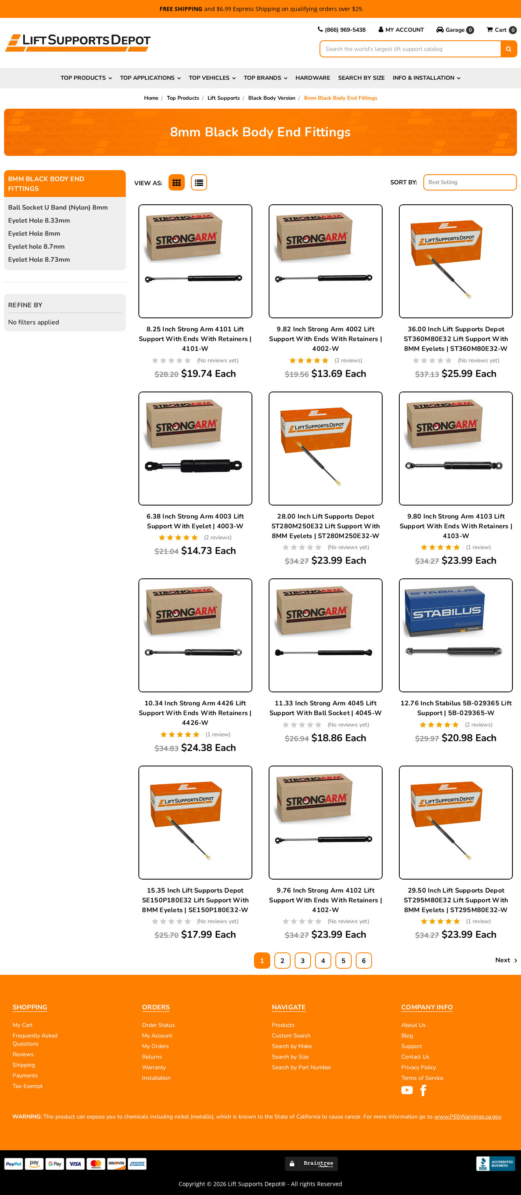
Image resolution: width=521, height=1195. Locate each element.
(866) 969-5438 (345, 30)
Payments (25, 1075)
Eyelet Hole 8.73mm (39, 259)
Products (283, 1025)
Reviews (23, 1054)
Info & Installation (423, 78)
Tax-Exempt (28, 1086)
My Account (404, 30)
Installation (156, 1078)
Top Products (83, 78)
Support (411, 1046)
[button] (455, 30)
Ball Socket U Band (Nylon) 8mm (58, 207)
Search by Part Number (301, 1067)
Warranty (154, 1067)
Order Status (158, 1025)
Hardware (313, 78)
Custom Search (291, 1036)
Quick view (195, 252)
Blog (407, 1036)
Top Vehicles (209, 78)
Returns (152, 1057)
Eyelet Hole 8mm (34, 233)
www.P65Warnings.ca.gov (467, 1117)
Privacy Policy (418, 1067)
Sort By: (403, 182)
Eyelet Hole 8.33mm (39, 220)
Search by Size (361, 78)
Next (503, 960)
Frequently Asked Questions (35, 1040)
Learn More (195, 271)
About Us (413, 1025)
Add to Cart (455, 281)
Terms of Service (422, 1078)
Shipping (24, 1065)
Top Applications (147, 78)
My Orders (155, 1046)
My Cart (23, 1025)
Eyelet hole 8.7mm (36, 246)
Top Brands (262, 78)
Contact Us (415, 1057)
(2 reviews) (348, 360)
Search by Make (292, 1046)
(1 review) (478, 547)
